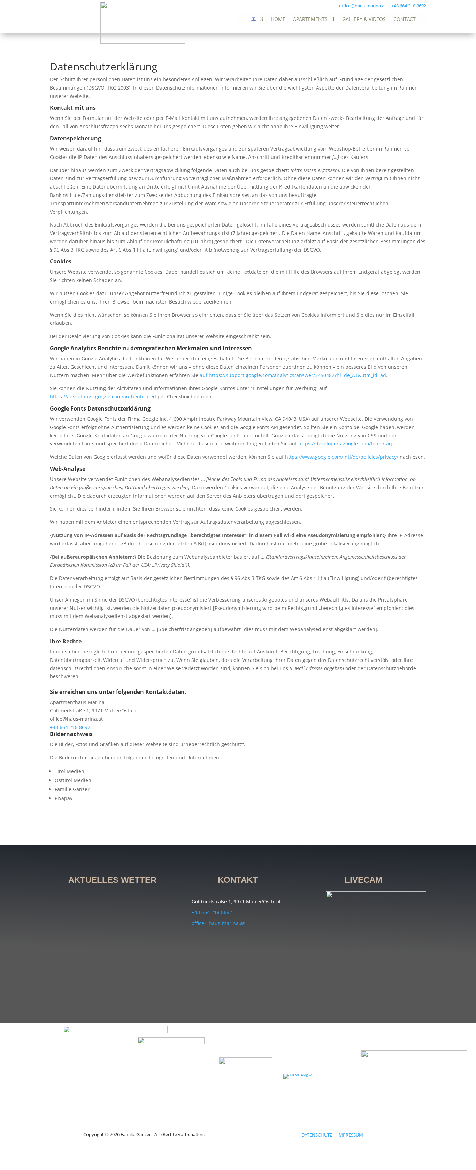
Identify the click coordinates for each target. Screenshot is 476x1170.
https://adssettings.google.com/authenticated (103, 396)
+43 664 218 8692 (408, 5)
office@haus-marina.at (362, 5)
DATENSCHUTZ (319, 1135)
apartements (310, 19)
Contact (404, 19)
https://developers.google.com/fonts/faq (345, 443)
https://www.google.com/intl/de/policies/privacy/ (341, 456)
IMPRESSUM (350, 1135)
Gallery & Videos (364, 19)
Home (278, 19)
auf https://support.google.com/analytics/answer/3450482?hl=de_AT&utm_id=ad (293, 375)
